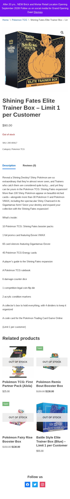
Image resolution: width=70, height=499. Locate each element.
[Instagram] (42, 484)
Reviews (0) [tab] (29, 165)
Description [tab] (9, 165)
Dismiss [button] (38, 12)
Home (5, 20)
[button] (62, 32)
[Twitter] (35, 484)
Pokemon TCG (19, 20)
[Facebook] (27, 484)
